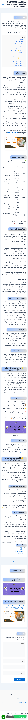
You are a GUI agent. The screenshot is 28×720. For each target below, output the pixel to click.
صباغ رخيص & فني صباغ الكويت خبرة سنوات (14, 602)
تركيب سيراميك (21, 698)
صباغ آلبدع (21, 548)
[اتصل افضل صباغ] (3, 717)
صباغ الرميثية (21, 549)
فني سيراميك (6, 698)
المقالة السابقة (14, 559)
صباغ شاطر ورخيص (19, 551)
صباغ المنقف (21, 553)
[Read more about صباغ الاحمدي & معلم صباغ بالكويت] (14, 589)
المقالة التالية (14, 561)
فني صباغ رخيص (16, 607)
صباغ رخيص (22, 607)
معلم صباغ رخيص (18, 608)
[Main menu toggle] (2, 4)
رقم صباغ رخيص (14, 605)
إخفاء (18, 37)
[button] (20, 716)
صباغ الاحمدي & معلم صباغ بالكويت (14, 579)
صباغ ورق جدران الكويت (12, 132)
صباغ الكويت (7, 605)
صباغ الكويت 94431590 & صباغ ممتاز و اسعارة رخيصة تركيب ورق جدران (17, 4)
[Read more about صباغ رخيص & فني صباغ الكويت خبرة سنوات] (14, 617)
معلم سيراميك (13, 698)
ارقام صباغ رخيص (21, 605)
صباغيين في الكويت (22, 452)
